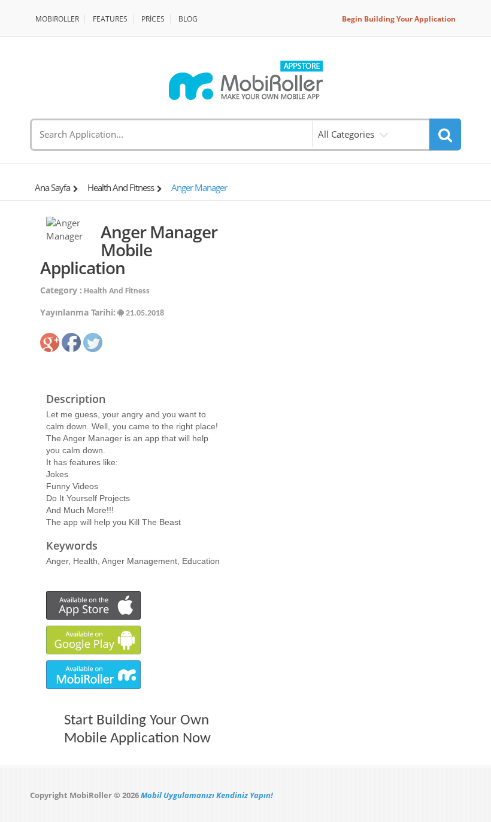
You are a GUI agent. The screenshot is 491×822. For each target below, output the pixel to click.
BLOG (188, 18)
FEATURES (110, 18)
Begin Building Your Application (399, 18)
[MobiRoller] (245, 80)
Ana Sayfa (52, 187)
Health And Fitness (120, 187)
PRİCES (153, 18)
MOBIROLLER (57, 18)
